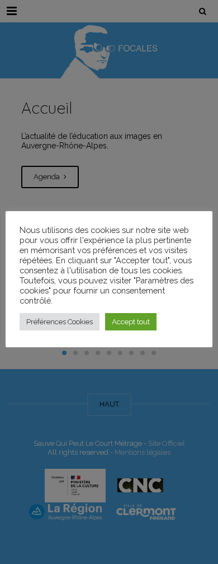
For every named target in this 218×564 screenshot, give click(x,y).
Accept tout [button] (131, 322)
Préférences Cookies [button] (59, 322)
